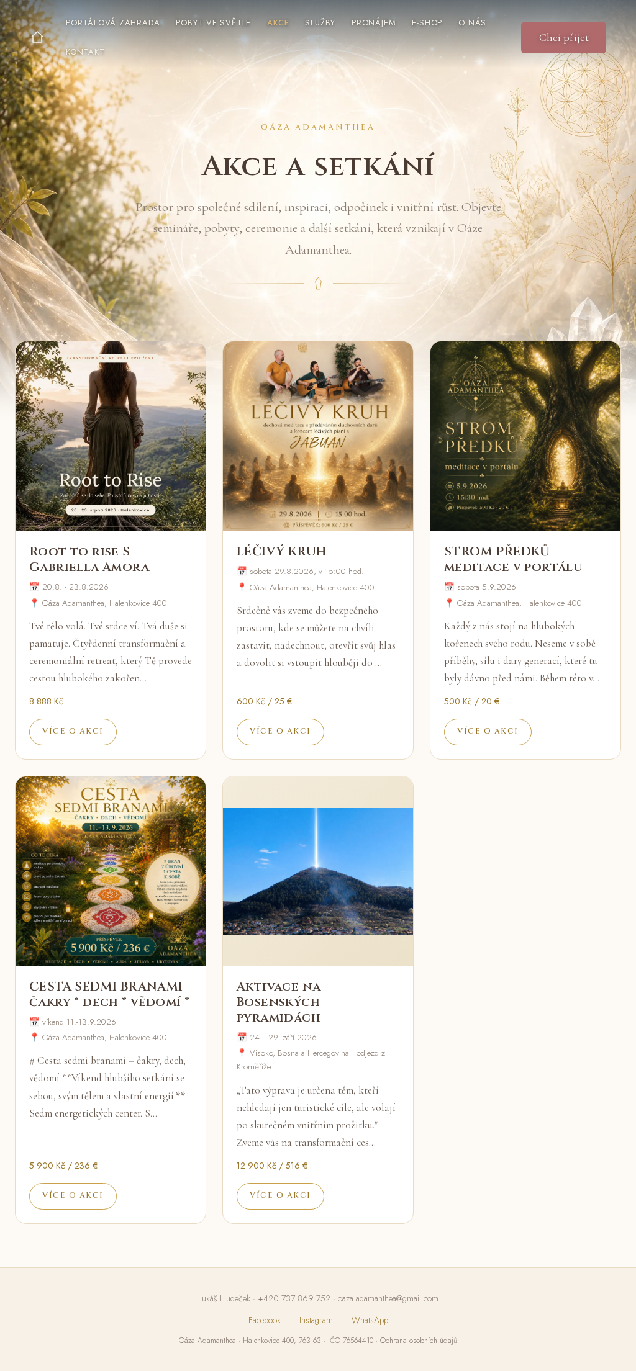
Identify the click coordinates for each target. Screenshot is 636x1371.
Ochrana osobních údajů (418, 1340)
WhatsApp (370, 1320)
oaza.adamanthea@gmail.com (388, 1298)
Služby (320, 23)
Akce (278, 23)
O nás (472, 23)
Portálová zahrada (113, 23)
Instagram (316, 1320)
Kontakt (85, 52)
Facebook (264, 1320)
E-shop (427, 23)
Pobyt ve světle (213, 23)
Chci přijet (564, 37)
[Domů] (37, 37)
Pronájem (374, 23)
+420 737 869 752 (294, 1298)
